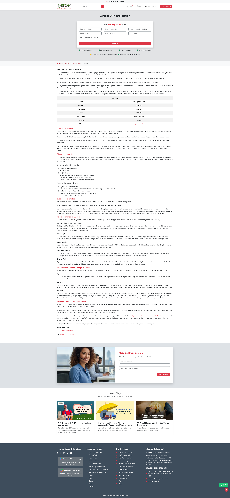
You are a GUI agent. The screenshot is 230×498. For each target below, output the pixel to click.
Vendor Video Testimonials (98, 472)
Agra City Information (67, 331)
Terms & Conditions (95, 452)
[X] (61, 453)
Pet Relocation (123, 469)
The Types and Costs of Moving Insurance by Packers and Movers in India (115, 424)
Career (91, 475)
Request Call (163, 374)
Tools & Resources (95, 464)
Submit (115, 44)
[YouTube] (71, 453)
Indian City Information (97, 467)
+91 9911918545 (153, 482)
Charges (138, 6)
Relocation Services (125, 452)
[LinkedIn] (67, 453)
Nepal (121, 484)
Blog (90, 484)
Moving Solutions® (111, 495)
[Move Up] (226, 490)
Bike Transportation (125, 458)
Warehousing (123, 461)
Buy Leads (147, 6)
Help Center (93, 458)
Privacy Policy (93, 455)
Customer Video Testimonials (99, 469)
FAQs (90, 478)
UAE (120, 481)
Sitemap (92, 487)
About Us (129, 6)
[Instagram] (64, 453)
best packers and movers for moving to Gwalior (146, 316)
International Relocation (127, 464)
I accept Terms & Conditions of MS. (129, 54)
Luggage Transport (125, 475)
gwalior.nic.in (139, 124)
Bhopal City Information (68, 334)
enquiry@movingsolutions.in (158, 479)
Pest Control (123, 478)
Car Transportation (125, 455)
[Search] (102, 6)
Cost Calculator (166, 6)
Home (122, 6)
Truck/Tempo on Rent (126, 472)
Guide (91, 481)
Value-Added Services (126, 467)
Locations (154, 6)
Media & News (94, 461)
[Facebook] (57, 453)
